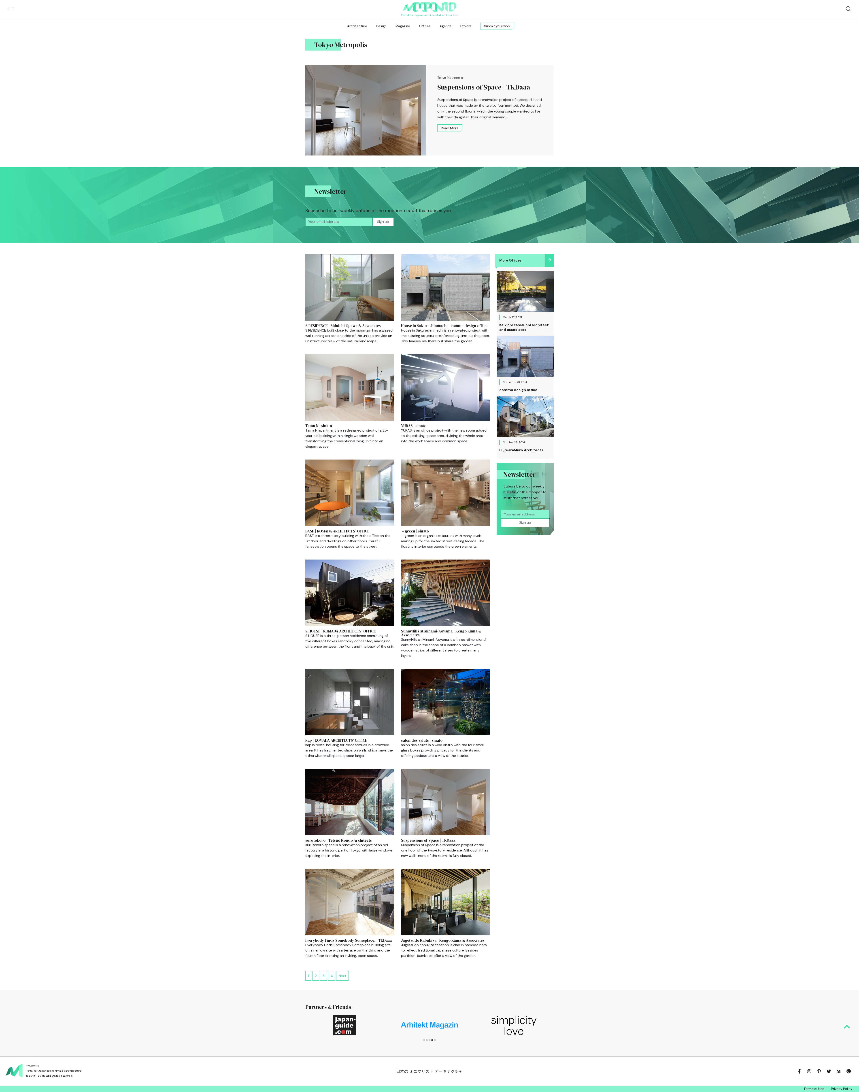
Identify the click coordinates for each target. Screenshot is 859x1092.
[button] (424, 1040)
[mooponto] (429, 7)
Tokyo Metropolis (450, 78)
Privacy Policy (841, 1089)
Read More (450, 128)
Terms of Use (814, 1089)
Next (342, 975)
